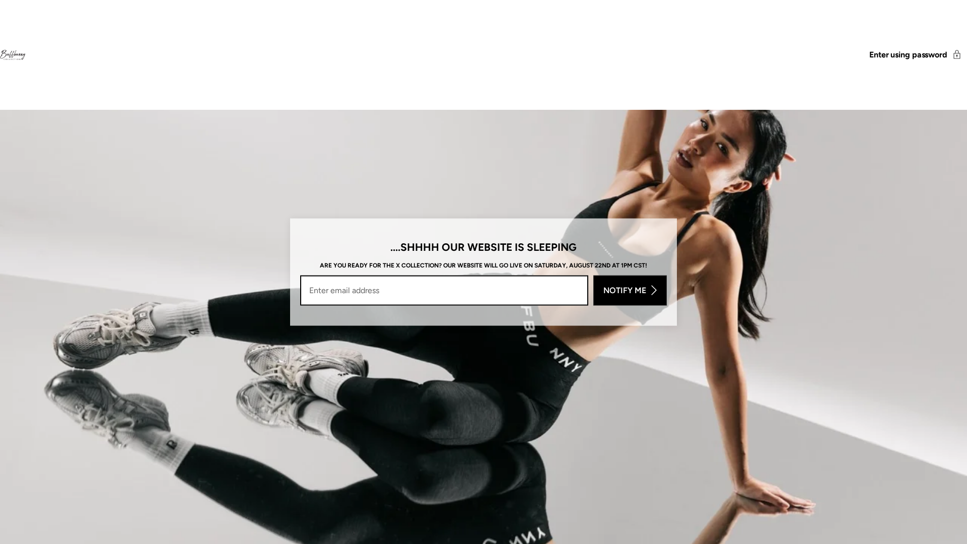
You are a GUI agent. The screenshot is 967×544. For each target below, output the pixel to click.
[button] (918, 54)
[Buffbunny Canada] (12, 55)
